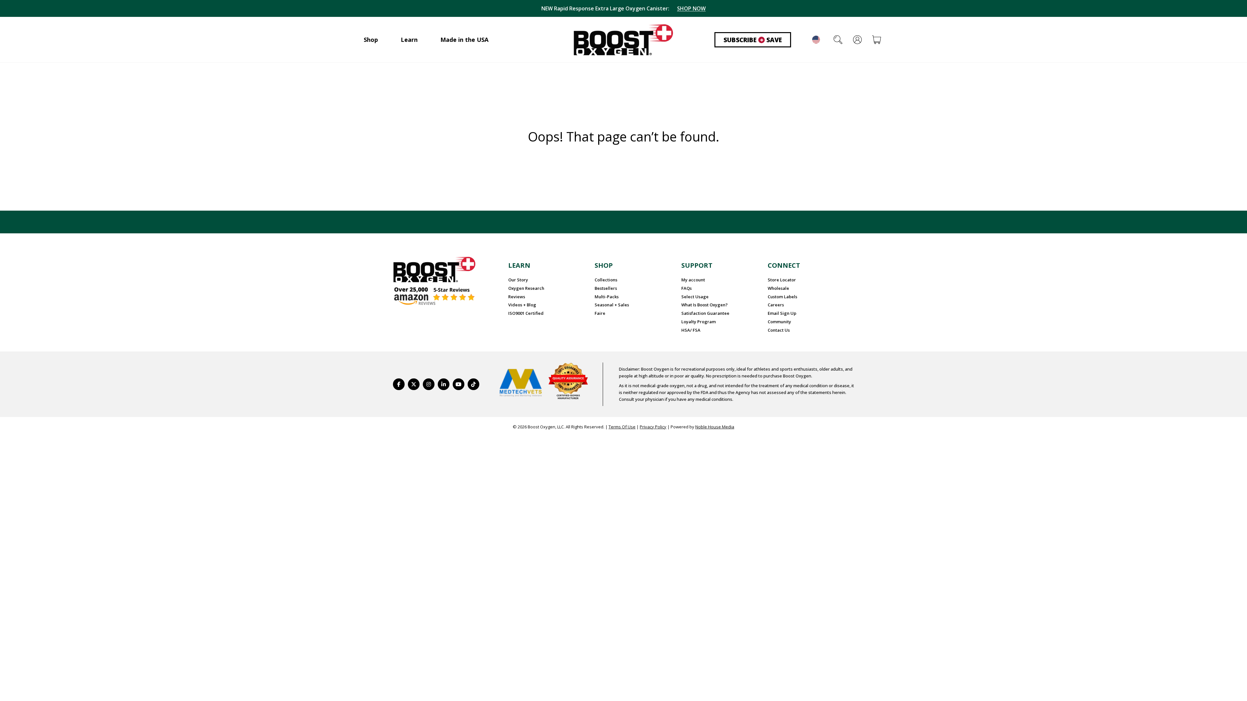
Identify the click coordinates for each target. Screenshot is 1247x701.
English (816, 39)
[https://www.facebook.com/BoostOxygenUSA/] (399, 384)
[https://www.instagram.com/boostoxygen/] (429, 384)
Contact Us (779, 330)
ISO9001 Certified (526, 313)
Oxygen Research (526, 288)
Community (779, 322)
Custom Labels (782, 297)
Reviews (516, 297)
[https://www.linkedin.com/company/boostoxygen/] (443, 384)
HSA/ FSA (690, 330)
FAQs (686, 288)
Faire (600, 313)
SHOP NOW (691, 8)
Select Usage (695, 297)
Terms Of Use (622, 427)
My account (693, 280)
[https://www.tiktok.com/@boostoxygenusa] (473, 384)
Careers (776, 305)
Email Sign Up (782, 313)
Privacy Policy (653, 427)
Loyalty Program (698, 322)
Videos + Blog (522, 305)
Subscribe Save (753, 40)
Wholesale (778, 288)
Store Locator (782, 280)
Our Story (518, 280)
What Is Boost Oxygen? (704, 305)
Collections (606, 280)
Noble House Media (714, 427)
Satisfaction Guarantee (705, 313)
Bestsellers (606, 288)
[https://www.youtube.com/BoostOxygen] (458, 384)
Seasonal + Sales (612, 305)
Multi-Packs (607, 297)
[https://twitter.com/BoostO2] (414, 384)
